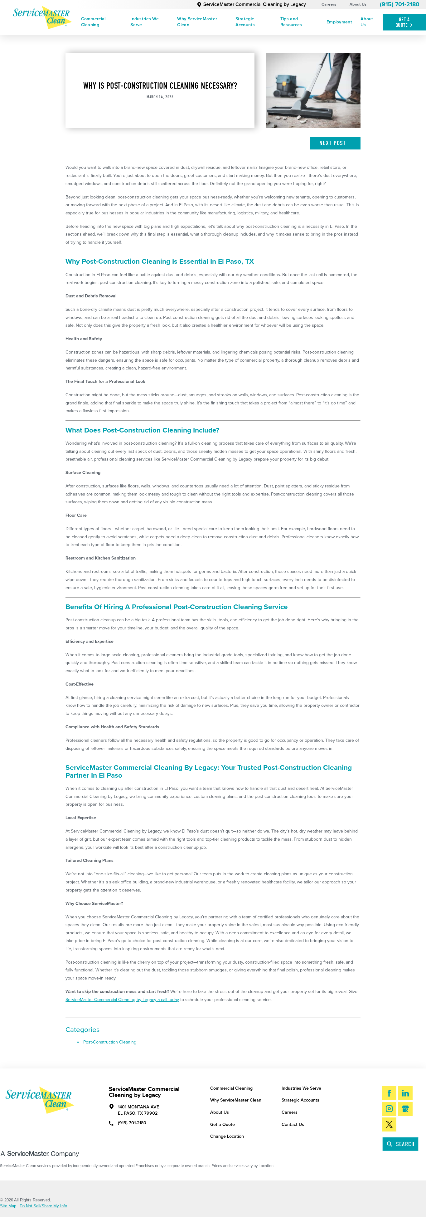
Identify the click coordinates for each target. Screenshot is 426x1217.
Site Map (8, 1206)
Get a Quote (222, 1124)
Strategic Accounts (245, 21)
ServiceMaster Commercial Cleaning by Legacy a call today (122, 999)
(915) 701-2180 (399, 4)
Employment (339, 22)
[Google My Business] (405, 1109)
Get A (402, 22)
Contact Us (293, 1124)
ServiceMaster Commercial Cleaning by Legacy (254, 4)
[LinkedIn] (405, 1093)
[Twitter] (389, 1124)
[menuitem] (101, 22)
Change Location (227, 1136)
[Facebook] (389, 1093)
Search (405, 1144)
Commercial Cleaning (93, 21)
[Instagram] (389, 1109)
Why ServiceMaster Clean (197, 21)
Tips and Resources (291, 21)
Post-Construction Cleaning (109, 1042)
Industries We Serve (144, 21)
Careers (329, 4)
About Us (358, 4)
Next (332, 143)
